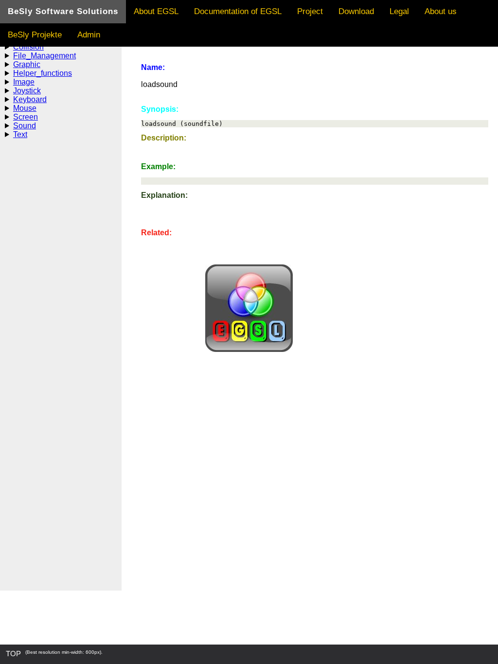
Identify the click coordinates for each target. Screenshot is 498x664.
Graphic (26, 64)
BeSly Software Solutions (63, 11)
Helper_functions (42, 73)
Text (20, 134)
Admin (88, 34)
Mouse (24, 108)
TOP (13, 653)
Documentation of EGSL (238, 11)
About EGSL (156, 11)
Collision (28, 47)
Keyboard (30, 99)
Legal (399, 11)
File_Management (44, 56)
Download (356, 11)
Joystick (27, 91)
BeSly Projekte (35, 34)
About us (441, 11)
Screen (25, 117)
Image (24, 82)
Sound (24, 126)
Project (310, 11)
